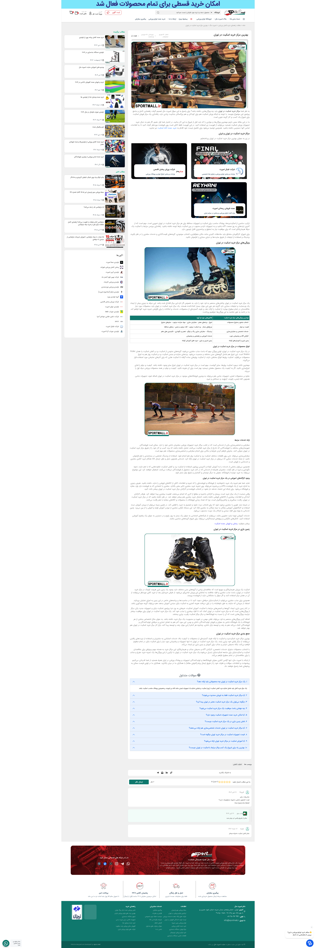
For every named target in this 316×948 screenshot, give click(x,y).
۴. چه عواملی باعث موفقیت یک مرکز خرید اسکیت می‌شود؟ (223, 708)
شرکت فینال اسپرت (112, 326)
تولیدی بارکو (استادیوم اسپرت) (108, 292)
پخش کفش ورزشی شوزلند (109, 267)
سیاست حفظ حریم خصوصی (153, 916)
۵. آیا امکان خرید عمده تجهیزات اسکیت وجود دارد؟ (226, 714)
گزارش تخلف (158, 923)
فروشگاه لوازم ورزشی (204, 19)
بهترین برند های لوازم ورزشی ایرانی (124, 913)
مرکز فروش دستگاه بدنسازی (177, 929)
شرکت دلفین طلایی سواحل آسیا (108, 316)
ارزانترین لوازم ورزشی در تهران (177, 913)
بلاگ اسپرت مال (221, 19)
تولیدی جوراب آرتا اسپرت (110, 331)
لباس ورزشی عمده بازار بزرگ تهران (125, 910)
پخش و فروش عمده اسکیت (226, 523)
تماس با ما (159, 929)
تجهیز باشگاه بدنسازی (128, 916)
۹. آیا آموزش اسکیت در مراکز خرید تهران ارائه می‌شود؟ (225, 741)
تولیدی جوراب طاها (112, 311)
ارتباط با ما (172, 19)
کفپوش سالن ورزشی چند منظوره (125, 926)
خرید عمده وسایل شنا (128, 923)
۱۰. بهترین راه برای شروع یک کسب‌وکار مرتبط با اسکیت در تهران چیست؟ (218, 747)
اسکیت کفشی (237, 764)
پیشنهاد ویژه (183, 19)
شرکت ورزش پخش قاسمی (109, 301)
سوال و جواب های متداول (154, 926)
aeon (117, 321)
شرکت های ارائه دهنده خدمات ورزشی (174, 916)
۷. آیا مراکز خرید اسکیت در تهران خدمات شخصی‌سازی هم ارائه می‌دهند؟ (218, 728)
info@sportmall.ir (231, 920)
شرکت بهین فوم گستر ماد (110, 277)
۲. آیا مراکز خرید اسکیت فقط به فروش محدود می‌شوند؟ (224, 695)
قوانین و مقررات (157, 913)
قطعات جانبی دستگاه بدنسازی (177, 936)
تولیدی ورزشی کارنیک (111, 282)
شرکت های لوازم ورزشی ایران (126, 929)
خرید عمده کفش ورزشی (179, 926)
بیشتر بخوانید (170, 867)
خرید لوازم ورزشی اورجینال (178, 932)
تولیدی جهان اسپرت (112, 306)
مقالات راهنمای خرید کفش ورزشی (229, 25)
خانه (243, 25)
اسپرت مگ (213, 25)
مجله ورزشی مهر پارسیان (178, 910)
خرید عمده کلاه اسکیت (167, 128)
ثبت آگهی (116, 12)
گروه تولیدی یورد (113, 296)
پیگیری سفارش (140, 19)
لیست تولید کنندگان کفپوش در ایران (175, 920)
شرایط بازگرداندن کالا (155, 920)
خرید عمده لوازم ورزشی (156, 19)
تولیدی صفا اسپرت (112, 262)
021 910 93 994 (233, 916)
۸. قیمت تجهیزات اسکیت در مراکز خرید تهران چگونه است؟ (223, 734)
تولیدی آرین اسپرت (112, 272)
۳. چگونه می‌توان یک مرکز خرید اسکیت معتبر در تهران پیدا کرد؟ (221, 701)
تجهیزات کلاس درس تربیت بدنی (125, 920)
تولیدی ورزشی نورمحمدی (110, 287)
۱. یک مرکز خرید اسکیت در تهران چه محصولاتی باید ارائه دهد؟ (222, 681)
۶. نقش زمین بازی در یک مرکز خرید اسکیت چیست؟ (226, 721)
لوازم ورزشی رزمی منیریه (179, 923)
